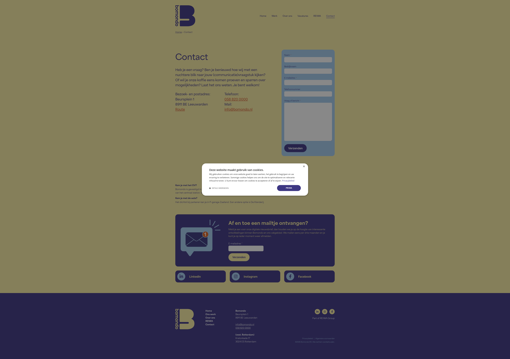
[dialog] (255, 179)
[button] (219, 188)
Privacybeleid (288, 180)
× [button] (304, 166)
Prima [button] (289, 188)
